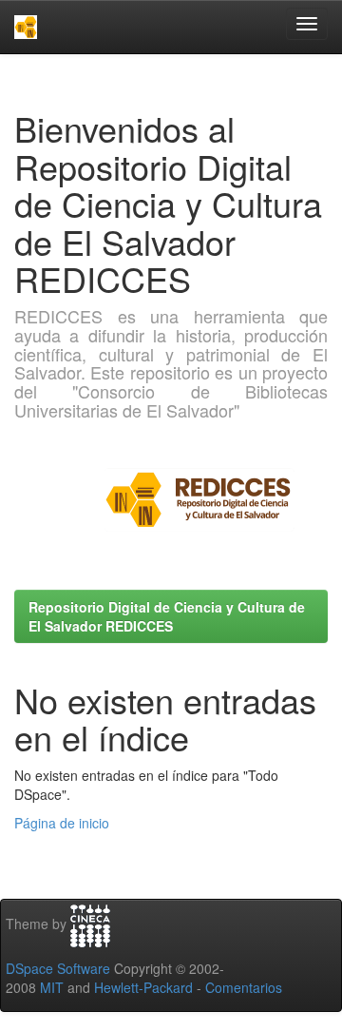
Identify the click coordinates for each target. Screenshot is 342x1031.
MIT (52, 987)
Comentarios (243, 987)
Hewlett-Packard (143, 987)
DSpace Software (58, 968)
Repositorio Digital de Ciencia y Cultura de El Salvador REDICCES (166, 616)
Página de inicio (61, 822)
